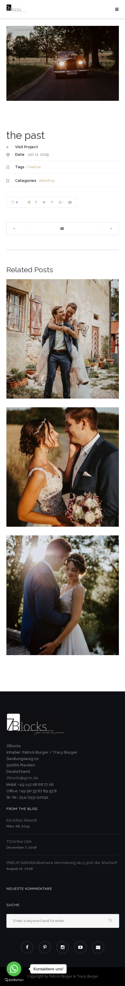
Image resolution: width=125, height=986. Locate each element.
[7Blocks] (16, 8)
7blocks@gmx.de (22, 778)
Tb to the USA (19, 841)
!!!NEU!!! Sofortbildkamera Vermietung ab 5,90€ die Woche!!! (61, 862)
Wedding (47, 180)
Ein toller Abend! (21, 820)
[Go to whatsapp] (14, 969)
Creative (34, 167)
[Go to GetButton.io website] (14, 980)
